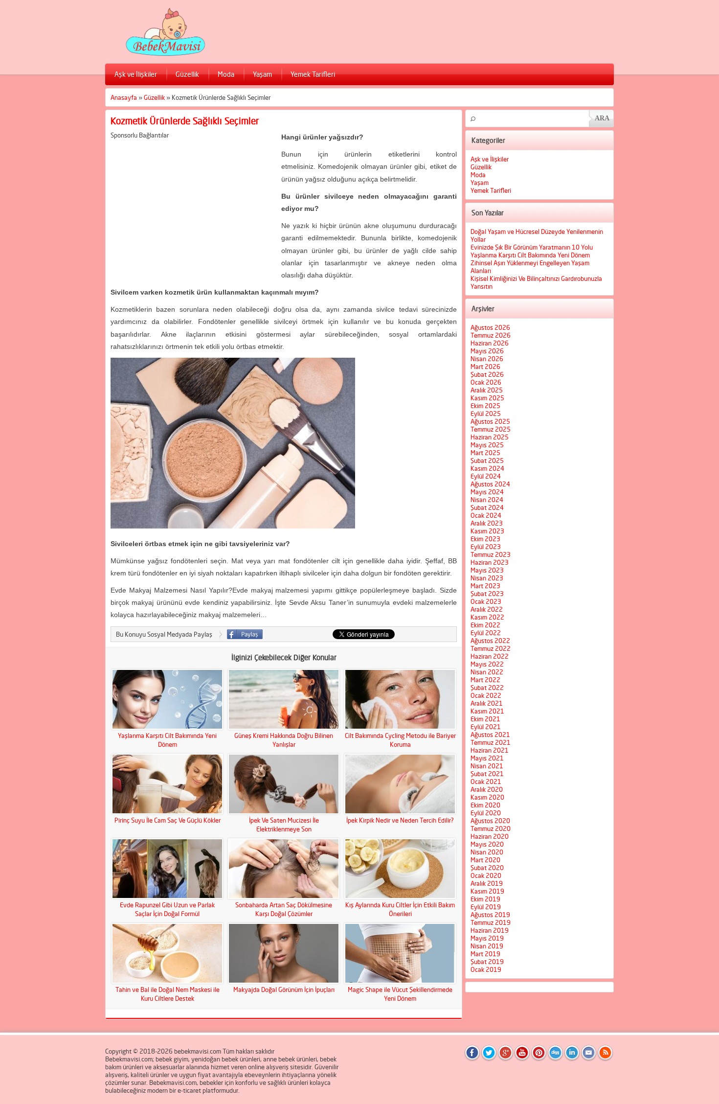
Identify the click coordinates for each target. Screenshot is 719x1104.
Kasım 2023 (487, 531)
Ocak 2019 (486, 969)
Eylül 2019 (486, 907)
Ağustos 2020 (490, 821)
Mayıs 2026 (487, 351)
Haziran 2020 (490, 836)
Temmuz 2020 (491, 828)
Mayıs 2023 (487, 570)
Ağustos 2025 (490, 421)
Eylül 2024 (486, 476)
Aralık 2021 (487, 703)
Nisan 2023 (487, 578)
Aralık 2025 (487, 390)
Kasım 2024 (487, 468)
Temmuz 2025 (491, 429)
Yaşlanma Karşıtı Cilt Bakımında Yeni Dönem (530, 255)
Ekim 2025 (485, 406)
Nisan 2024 (487, 500)
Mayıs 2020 (487, 844)
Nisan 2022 (487, 672)
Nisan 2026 (487, 359)
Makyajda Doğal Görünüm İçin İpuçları (284, 989)
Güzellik (187, 74)
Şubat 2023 (487, 594)
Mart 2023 (485, 586)
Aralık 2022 (487, 609)
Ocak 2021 (486, 781)
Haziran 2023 (490, 562)
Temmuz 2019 (491, 922)
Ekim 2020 (485, 805)
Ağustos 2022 (490, 640)
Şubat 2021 (487, 774)
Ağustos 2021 (490, 734)
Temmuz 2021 (491, 742)
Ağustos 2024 (490, 484)
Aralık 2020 (487, 789)
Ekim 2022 (485, 625)
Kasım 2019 (487, 891)
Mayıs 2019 (487, 938)
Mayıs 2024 (487, 492)
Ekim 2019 (485, 899)
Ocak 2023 (486, 601)
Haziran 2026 (490, 343)
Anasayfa (124, 97)
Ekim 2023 (485, 539)
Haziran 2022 (490, 656)
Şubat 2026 (487, 374)
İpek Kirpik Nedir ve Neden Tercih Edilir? (400, 820)
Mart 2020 (485, 860)
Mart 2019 (485, 954)
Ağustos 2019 (490, 915)
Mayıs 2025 (487, 445)
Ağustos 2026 (490, 327)
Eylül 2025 (486, 413)
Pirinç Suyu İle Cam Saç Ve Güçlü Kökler (167, 820)
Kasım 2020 (487, 797)
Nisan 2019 (487, 946)
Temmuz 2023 (491, 554)
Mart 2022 (485, 680)
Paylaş (245, 634)
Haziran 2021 (490, 750)
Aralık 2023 (487, 523)
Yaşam (262, 74)
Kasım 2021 (487, 711)
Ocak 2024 (486, 515)
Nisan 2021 (487, 766)
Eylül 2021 (486, 727)
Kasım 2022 (487, 617)
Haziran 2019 (490, 930)
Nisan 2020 (487, 852)
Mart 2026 (485, 366)
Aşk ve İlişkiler (135, 74)
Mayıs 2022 (487, 664)
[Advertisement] (193, 207)
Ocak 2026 (486, 382)
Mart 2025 (485, 453)
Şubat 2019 (487, 962)
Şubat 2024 (487, 507)
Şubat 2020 (487, 868)
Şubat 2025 (487, 460)
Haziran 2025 (490, 437)
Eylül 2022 (486, 633)
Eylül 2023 (486, 547)
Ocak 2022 (486, 695)
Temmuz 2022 (491, 648)
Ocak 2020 (486, 875)
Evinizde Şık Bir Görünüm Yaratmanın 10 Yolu (532, 247)
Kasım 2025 (487, 398)
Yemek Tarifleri (313, 74)
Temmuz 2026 (491, 335)
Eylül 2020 (486, 813)
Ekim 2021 (485, 719)
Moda (226, 74)
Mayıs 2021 (487, 758)
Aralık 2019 (487, 883)
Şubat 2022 (487, 687)
